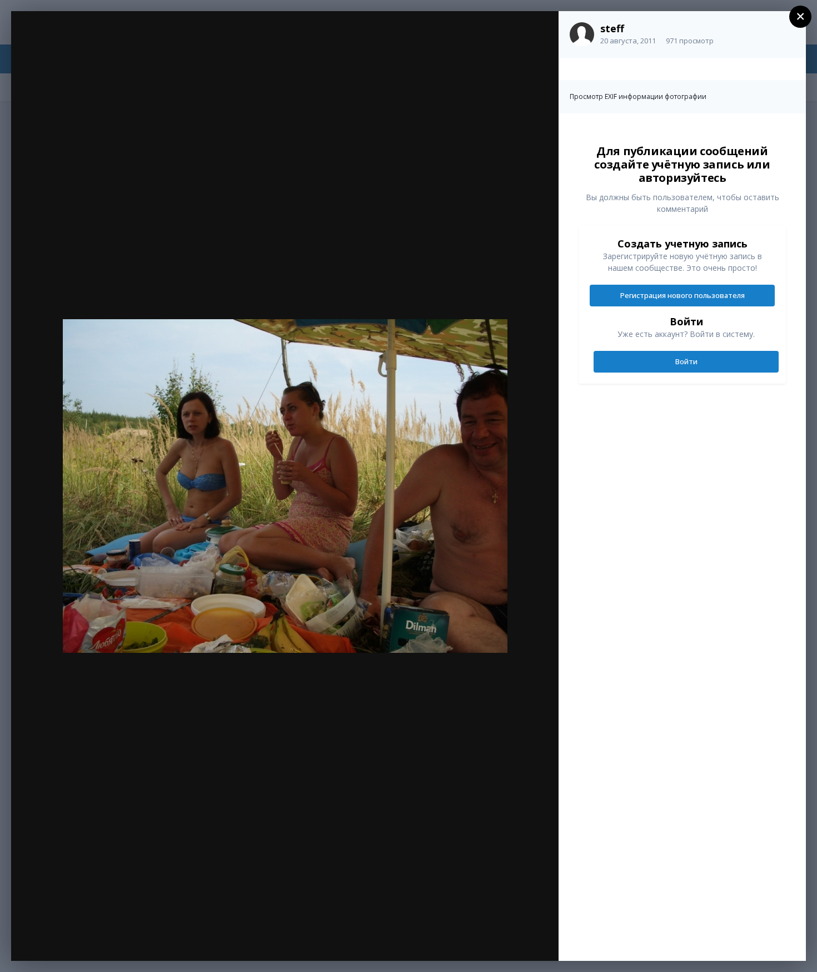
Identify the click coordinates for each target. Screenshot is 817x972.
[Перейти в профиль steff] (582, 34)
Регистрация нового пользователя (682, 295)
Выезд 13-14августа (103, 43)
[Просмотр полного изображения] (539, 31)
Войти (686, 361)
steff (612, 28)
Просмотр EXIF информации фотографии (638, 96)
